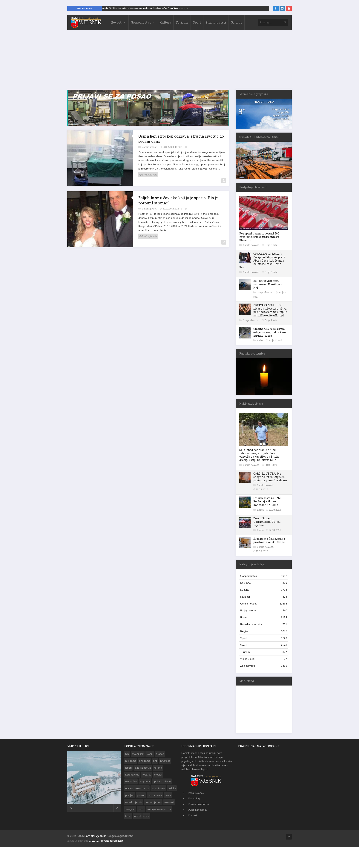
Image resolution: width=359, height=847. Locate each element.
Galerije (236, 22)
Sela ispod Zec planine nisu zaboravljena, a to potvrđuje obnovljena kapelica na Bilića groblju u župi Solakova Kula (259, 455)
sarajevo (130, 809)
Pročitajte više (149, 176)
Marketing (194, 798)
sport (141, 809)
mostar (158, 774)
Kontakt (192, 815)
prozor (141, 795)
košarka (146, 774)
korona (158, 767)
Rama (260, 509)
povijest (129, 795)
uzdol (137, 816)
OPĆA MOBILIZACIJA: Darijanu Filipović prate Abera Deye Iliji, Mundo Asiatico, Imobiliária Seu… (262, 260)
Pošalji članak (196, 792)
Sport (197, 22)
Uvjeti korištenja (197, 809)
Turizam (182, 22)
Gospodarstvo (141, 22)
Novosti (116, 22)
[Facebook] (276, 8)
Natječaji (263, 596)
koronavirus (132, 774)
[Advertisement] (179, 61)
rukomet (169, 802)
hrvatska (165, 760)
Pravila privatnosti (198, 804)
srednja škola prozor (159, 809)
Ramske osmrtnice (263, 624)
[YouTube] (289, 8)
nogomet (144, 781)
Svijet (260, 340)
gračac (160, 753)
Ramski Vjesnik (95, 836)
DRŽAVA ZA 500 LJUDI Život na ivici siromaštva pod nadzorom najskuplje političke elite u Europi (270, 310)
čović (146, 816)
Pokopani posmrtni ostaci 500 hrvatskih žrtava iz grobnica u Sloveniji (259, 237)
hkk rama (130, 760)
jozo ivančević (142, 767)
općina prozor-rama (137, 788)
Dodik (149, 753)
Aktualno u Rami (84, 8)
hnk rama (144, 760)
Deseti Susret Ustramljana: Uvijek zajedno (267, 522)
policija (172, 788)
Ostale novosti (251, 245)
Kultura (165, 22)
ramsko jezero (153, 802)
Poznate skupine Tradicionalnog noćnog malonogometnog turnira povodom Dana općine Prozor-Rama (160, 8)
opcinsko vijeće (162, 781)
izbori (128, 767)
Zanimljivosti (216, 22)
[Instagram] (282, 8)
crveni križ (138, 753)
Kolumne (263, 582)
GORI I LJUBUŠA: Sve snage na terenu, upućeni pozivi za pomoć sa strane (270, 477)
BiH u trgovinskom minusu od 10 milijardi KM (268, 284)
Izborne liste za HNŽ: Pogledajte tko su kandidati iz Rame (267, 501)
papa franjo (158, 788)
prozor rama (155, 795)
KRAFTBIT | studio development (106, 840)
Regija (263, 631)
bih (127, 753)
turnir (128, 816)
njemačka (131, 781)
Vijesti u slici (263, 658)
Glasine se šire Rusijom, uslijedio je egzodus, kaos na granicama (269, 332)
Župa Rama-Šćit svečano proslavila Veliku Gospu (269, 540)
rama (168, 795)
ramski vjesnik (133, 802)
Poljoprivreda (263, 610)
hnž (155, 760)
